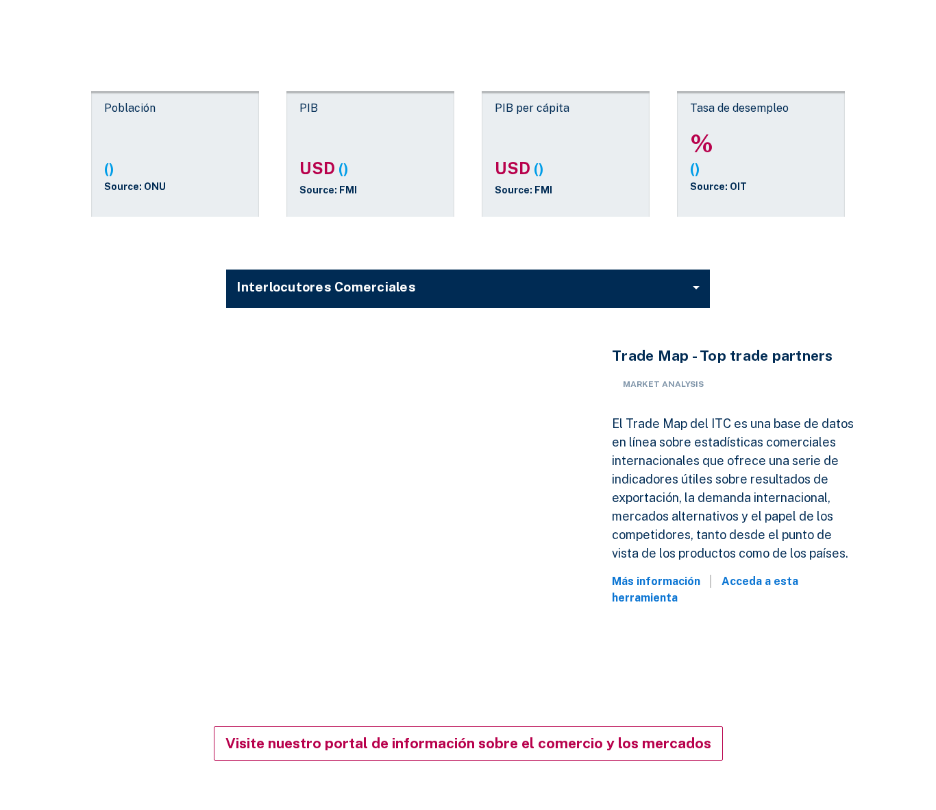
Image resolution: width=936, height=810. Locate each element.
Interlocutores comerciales (326, 286)
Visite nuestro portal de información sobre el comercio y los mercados (468, 743)
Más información (656, 581)
